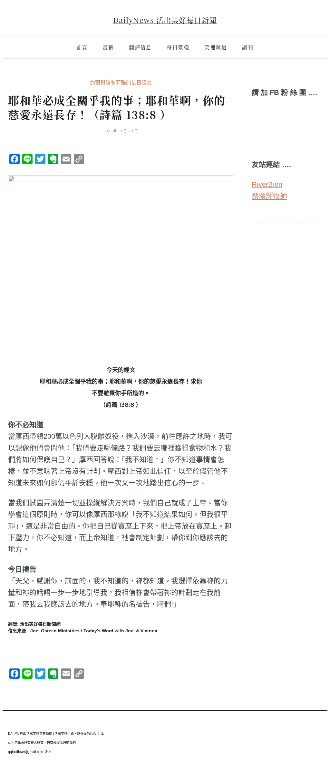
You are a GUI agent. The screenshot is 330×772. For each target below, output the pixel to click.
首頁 (81, 47)
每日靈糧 (178, 47)
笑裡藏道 (215, 47)
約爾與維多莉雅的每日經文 (121, 83)
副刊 (247, 47)
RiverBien (267, 184)
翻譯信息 (140, 47)
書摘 (108, 47)
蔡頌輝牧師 (269, 196)
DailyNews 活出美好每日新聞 (165, 20)
